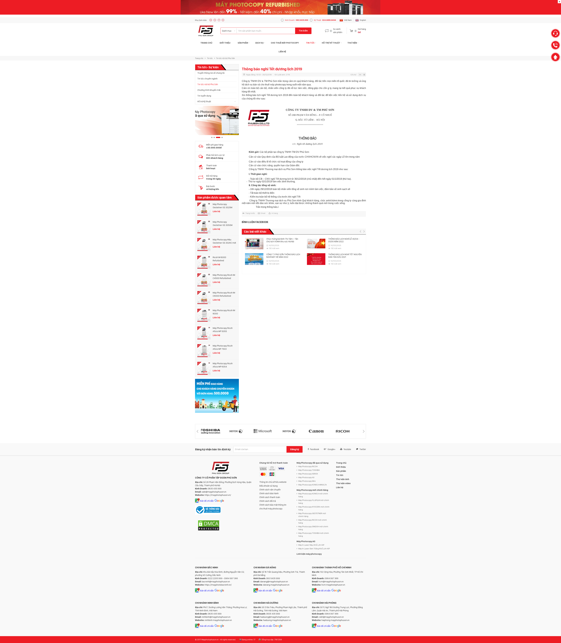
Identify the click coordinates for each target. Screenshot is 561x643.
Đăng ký (294, 449)
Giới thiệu (225, 43)
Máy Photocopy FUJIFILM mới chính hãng (313, 501)
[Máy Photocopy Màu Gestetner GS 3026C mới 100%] (204, 244)
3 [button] (216, 137)
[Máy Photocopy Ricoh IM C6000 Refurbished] (204, 297)
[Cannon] (320, 431)
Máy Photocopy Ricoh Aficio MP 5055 (223, 330)
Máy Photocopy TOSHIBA (309, 470)
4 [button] (220, 137)
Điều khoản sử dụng (268, 486)
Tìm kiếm (303, 30)
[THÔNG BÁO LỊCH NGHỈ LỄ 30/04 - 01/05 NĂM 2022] (254, 243)
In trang (275, 213)
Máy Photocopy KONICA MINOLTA (312, 484)
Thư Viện (352, 43)
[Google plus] (222, 20)
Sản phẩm (243, 43)
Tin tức (310, 43)
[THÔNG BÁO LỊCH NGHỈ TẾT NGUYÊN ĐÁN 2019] (316, 258)
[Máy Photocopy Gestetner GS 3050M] (204, 226)
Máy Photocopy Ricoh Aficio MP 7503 (223, 347)
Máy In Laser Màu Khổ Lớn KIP (311, 545)
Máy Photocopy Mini (307, 481)
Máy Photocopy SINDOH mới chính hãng (313, 528)
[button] (360, 231)
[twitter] (214, 20)
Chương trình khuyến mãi (208, 90)
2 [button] (214, 137)
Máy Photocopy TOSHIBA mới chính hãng (313, 534)
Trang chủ (199, 58)
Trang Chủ (206, 43)
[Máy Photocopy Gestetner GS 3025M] (204, 209)
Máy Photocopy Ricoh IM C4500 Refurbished (224, 277)
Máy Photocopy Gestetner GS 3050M (222, 223)
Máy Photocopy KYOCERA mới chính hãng (313, 508)
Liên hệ (282, 51)
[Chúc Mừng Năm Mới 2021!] (316, 243)
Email (263, 213)
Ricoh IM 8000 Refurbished (219, 259)
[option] (217, 120)
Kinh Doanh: (296, 20)
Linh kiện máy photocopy (309, 554)
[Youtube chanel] (218, 20)
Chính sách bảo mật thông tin (272, 505)
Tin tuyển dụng (204, 95)
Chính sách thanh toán (269, 497)
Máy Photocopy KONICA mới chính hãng (313, 495)
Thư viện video (343, 483)
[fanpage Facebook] (210, 20)
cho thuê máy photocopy (270, 508)
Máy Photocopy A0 (306, 477)
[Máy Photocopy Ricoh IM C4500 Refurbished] (204, 280)
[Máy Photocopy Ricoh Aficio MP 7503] (204, 350)
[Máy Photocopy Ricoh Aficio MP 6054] (204, 368)
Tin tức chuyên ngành (207, 78)
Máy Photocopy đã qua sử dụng (312, 463)
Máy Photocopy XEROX (308, 474)
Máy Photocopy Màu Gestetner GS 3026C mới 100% (224, 241)
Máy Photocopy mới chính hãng (312, 490)
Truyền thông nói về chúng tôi (211, 73)
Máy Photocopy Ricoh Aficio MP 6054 (223, 365)
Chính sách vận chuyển (270, 489)
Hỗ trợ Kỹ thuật (331, 43)
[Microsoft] (213, 431)
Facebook (314, 449)
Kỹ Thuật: (325, 20)
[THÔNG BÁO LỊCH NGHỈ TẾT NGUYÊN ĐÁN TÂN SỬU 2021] (254, 259)
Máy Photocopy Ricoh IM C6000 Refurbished (224, 294)
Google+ (331, 449)
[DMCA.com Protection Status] (209, 530)
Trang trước (250, 213)
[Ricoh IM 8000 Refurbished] (204, 262)
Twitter (362, 449)
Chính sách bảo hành (269, 493)
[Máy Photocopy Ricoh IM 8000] (204, 315)
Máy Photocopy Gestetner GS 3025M (222, 206)
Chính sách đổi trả (267, 501)
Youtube (347, 449)
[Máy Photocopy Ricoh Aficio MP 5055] (204, 333)
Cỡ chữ (353, 75)
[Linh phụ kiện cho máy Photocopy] (217, 120)
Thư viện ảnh (342, 479)
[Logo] (206, 30)
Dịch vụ (259, 43)
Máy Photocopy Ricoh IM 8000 (224, 312)
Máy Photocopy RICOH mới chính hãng (312, 521)
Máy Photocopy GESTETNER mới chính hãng (312, 514)
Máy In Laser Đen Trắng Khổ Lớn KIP (314, 548)
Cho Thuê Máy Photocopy (285, 43)
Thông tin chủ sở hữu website (272, 482)
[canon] (267, 431)
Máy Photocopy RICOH (308, 466)
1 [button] (211, 137)
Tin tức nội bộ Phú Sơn (225, 58)
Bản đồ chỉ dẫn (207, 501)
